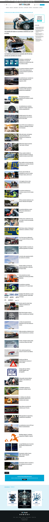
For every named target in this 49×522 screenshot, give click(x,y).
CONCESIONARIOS (15, 7)
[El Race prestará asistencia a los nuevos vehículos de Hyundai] (11, 203)
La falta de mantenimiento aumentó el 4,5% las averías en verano (26, 323)
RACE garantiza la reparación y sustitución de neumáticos (26, 416)
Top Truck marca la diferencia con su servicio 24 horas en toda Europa (26, 239)
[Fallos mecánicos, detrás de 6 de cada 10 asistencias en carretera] (11, 334)
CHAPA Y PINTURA (21, 7)
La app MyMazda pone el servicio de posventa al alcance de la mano (26, 445)
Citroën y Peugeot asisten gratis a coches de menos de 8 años (26, 341)
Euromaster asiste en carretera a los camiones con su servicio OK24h (26, 464)
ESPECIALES (41, 7)
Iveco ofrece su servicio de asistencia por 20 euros (25, 407)
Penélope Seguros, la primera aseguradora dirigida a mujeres (26, 435)
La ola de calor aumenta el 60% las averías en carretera (26, 257)
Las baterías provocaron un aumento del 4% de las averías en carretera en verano (18, 55)
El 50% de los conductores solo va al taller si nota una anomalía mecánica (26, 220)
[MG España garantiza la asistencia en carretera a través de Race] (11, 100)
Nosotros (17, 517)
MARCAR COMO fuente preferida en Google (39, 0)
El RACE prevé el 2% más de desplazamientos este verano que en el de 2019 (25, 117)
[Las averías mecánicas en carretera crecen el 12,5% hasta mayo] (11, 194)
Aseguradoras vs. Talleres (26, 0)
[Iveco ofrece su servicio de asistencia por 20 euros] (11, 409)
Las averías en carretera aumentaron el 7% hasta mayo (26, 285)
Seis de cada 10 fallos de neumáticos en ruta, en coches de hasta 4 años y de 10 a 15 (26, 173)
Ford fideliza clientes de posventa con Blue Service (25, 388)
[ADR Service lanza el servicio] (11, 147)
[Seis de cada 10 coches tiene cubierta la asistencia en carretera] (11, 306)
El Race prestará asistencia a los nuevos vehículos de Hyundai (26, 200)
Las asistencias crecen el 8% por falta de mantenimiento (26, 425)
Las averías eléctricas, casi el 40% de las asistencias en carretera (25, 211)
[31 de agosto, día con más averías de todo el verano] (11, 184)
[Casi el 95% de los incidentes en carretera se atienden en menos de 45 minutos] (11, 128)
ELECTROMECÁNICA (26, 7)
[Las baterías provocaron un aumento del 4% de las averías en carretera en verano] (19, 44)
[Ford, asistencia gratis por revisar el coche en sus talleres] (11, 353)
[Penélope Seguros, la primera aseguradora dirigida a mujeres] (11, 438)
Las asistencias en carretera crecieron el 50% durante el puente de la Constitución (25, 89)
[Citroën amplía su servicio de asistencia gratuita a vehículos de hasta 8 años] (11, 269)
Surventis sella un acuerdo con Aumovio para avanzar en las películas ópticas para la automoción (39, 34)
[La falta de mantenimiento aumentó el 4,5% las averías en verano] (11, 325)
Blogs (18, 0)
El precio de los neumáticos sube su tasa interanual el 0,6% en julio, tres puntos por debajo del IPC (39, 37)
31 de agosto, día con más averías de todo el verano (25, 182)
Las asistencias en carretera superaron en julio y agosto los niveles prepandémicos (26, 107)
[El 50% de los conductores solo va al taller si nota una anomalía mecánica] (11, 222)
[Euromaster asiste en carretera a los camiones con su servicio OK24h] (11, 466)
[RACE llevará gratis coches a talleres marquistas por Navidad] (11, 316)
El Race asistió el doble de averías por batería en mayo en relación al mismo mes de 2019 (26, 154)
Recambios (21, 0)
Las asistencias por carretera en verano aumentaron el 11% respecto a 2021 (26, 79)
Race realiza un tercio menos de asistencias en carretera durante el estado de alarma (26, 164)
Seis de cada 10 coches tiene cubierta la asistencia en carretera (25, 304)
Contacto (14, 517)
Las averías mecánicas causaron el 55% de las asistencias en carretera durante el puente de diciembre (26, 71)
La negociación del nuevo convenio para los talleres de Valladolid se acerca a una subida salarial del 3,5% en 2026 (39, 28)
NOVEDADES (7, 7)
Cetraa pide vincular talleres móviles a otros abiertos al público (25, 380)
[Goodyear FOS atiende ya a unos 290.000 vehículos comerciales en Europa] (11, 297)
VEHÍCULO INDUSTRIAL (36, 7)
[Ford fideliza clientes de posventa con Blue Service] (11, 391)
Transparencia (23, 517)
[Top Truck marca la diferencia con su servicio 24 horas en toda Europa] (11, 241)
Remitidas (14, 0)
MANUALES (12, 486)
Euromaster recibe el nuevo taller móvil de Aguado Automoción (25, 455)
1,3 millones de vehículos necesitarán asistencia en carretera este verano (24, 398)
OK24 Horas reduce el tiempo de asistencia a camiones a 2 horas (26, 228)
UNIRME (39, 20)
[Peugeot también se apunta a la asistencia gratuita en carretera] (11, 250)
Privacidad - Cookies (34, 517)
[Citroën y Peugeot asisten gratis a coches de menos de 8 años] (11, 344)
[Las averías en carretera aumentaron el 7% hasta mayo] (11, 287)
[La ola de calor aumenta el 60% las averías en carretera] (11, 259)
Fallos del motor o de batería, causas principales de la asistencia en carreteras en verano (25, 136)
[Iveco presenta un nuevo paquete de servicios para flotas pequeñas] (11, 278)
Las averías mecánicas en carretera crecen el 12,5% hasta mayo (26, 192)
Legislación (11, 0)
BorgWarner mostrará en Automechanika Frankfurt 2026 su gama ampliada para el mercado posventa (38, 39)
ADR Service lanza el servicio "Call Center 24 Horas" (25, 144)
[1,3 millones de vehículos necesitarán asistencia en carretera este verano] (11, 400)
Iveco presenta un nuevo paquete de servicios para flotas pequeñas (26, 276)
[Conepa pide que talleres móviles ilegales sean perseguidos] (11, 372)
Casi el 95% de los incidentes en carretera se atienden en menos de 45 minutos (26, 126)
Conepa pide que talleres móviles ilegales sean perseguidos (24, 370)
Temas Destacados (6, 0)
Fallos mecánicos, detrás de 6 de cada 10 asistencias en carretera (26, 332)
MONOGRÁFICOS (7, 486)
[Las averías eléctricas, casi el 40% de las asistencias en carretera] (11, 212)
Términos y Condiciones (28, 517)
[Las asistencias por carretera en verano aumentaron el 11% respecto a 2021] (11, 81)
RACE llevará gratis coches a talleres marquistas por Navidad (26, 313)
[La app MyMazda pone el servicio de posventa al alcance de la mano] (11, 447)
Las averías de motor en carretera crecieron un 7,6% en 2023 (18, 32)
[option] (24, 499)
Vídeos (16, 0)
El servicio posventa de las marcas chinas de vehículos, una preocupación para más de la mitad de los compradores (39, 31)
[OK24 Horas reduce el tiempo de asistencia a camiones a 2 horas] (11, 231)
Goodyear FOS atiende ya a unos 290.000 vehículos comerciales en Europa (26, 295)
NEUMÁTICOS (30, 7)
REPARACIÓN (11, 7)
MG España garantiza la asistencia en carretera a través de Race (26, 98)
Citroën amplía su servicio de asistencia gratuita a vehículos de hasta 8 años (26, 267)
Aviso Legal (20, 517)
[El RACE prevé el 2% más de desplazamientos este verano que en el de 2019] (11, 119)
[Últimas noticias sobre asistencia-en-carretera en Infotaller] (24, 5)
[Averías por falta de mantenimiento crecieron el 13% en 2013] (11, 363)
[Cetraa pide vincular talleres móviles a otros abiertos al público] (11, 381)
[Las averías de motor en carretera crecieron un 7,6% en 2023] (19, 22)
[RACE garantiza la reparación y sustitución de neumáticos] (11, 419)
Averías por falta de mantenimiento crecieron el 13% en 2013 (25, 361)
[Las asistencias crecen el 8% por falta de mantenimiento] (11, 428)
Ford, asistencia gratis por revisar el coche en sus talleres (26, 350)
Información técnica (31, 0)
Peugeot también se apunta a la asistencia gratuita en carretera (26, 247)
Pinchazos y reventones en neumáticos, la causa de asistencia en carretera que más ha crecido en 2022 (26, 61)
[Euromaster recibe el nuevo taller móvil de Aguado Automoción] (11, 456)
